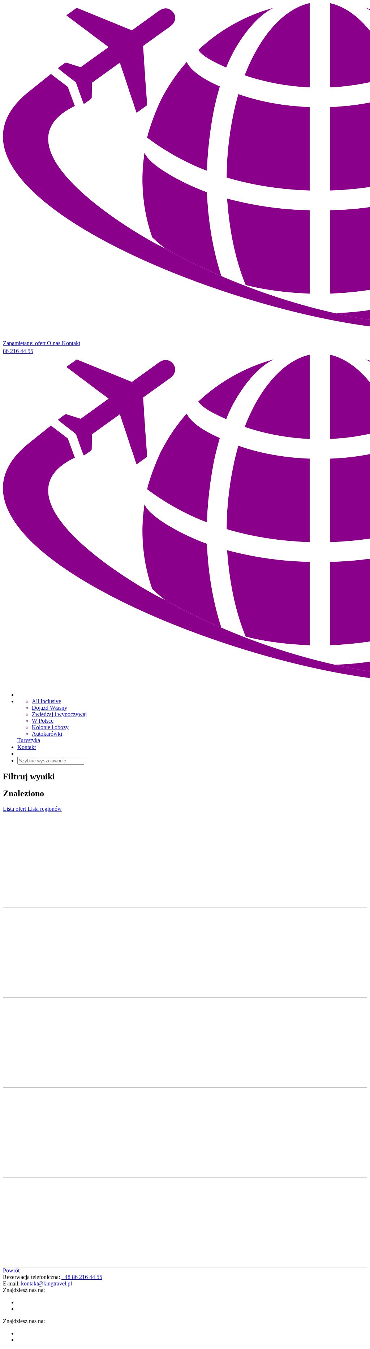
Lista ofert (15, 809)
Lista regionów (44, 809)
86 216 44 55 (18, 351)
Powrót (11, 1270)
